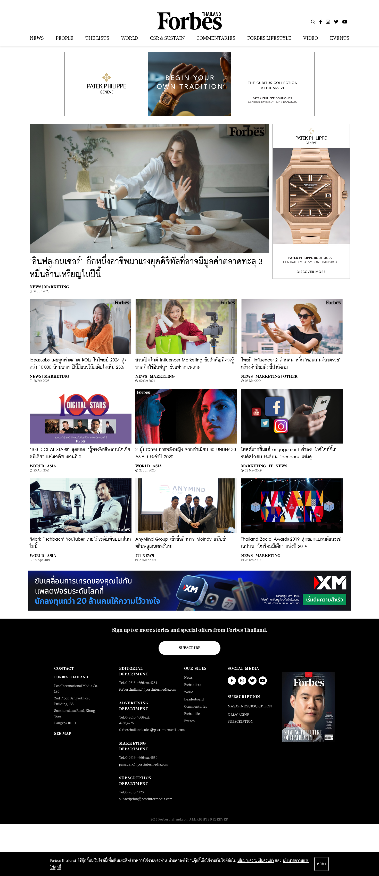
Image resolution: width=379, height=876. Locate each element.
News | (36, 287)
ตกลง (321, 864)
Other (290, 376)
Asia (51, 466)
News (281, 466)
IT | (271, 466)
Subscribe (189, 648)
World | (38, 466)
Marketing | (269, 376)
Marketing (56, 287)
